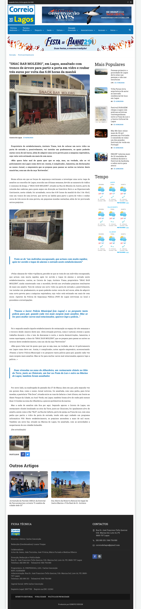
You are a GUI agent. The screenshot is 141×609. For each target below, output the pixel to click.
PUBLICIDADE (40, 597)
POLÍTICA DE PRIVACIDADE (58, 597)
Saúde (49, 30)
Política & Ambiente (26, 55)
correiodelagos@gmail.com (108, 545)
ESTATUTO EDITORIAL (24, 597)
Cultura (59, 30)
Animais (101, 30)
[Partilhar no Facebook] (23, 454)
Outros (112, 30)
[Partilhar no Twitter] (28, 454)
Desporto (38, 30)
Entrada (12, 55)
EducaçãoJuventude (72, 29)
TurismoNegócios (26, 29)
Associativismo (87, 30)
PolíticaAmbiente (13, 29)
